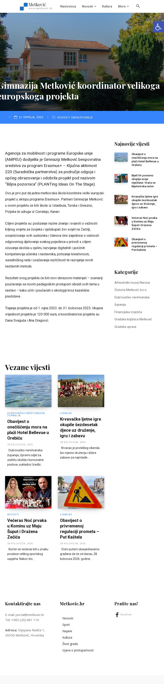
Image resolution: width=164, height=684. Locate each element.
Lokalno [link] (66, 413)
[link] (158, 26)
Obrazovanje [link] (82, 117)
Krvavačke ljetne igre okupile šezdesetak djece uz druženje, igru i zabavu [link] (145, 202)
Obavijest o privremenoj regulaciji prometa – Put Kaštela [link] (144, 245)
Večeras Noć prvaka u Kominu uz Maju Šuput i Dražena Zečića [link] (144, 223)
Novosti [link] (63, 117)
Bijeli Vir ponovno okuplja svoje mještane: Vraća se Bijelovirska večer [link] (144, 181)
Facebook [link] (126, 614)
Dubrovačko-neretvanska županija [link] (26, 414)
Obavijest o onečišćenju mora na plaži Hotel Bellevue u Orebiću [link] (145, 159)
